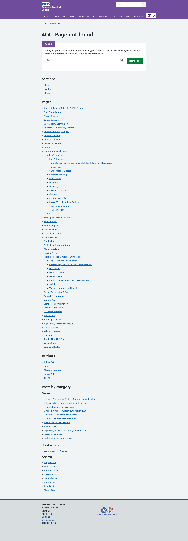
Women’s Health (52, 347)
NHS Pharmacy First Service (57, 422)
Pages (48, 85)
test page (48, 335)
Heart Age (54, 186)
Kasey (47, 366)
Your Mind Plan (56, 210)
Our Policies (49, 241)
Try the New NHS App (54, 339)
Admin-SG (49, 362)
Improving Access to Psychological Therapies (65, 430)
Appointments (59, 16)
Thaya (47, 378)
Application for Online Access (63, 261)
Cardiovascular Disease (60, 171)
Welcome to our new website (58, 438)
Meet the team (56, 272)
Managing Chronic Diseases (57, 217)
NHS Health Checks (53, 233)
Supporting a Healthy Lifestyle (58, 323)
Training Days (55, 284)
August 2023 (50, 482)
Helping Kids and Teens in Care (59, 407)
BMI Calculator (56, 159)
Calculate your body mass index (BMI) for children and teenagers (80, 163)
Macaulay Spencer (53, 370)
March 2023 (49, 490)
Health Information (121, 16)
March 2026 (49, 466)
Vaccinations (50, 343)
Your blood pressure (59, 206)
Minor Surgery (51, 225)
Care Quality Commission (56, 124)
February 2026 (51, 470)
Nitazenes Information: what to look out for (65, 403)
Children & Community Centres (59, 127)
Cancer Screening (52, 120)
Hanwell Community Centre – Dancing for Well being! (70, 399)
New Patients (50, 229)
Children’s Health (52, 135)
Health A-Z (54, 182)
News (72, 16)
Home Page (135, 61)
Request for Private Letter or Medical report (70, 280)
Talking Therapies (52, 331)
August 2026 (50, 462)
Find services (55, 178)
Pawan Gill (49, 374)
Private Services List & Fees (56, 292)
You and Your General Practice (64, 288)
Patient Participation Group (57, 245)
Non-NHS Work (51, 237)
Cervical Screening (58, 174)
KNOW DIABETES (57, 190)
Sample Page (50, 300)
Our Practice (104, 16)
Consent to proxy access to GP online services (70, 264)
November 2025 (52, 474)
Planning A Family (53, 249)
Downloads (54, 268)
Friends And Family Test (55, 151)
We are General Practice (55, 451)
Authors (49, 89)
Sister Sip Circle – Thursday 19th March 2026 (65, 411)
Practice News (50, 253)
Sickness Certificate (53, 311)
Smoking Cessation (53, 319)
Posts (47, 93)
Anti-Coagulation (52, 112)
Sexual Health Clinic (53, 308)
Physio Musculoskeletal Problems (65, 202)
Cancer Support (56, 167)
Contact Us (138, 16)
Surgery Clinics (51, 327)
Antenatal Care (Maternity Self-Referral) (63, 108)
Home (46, 16)
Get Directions (48, 520)
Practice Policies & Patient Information (62, 257)
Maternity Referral (53, 434)
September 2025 (52, 478)
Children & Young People (56, 131)
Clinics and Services (86, 16)
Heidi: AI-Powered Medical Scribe (60, 418)
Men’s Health (50, 221)
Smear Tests (49, 315)
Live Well (53, 194)
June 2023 (49, 486)
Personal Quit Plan (58, 198)
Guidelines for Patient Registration (60, 415)
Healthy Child (50, 426)
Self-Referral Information (56, 304)
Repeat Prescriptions (54, 296)
